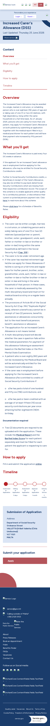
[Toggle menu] (46, 5)
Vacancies (7, 655)
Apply (11, 560)
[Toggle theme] (26, 5)
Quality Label (10, 709)
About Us (29, 709)
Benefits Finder (9, 648)
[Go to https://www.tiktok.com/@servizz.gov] (11, 670)
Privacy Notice (40, 713)
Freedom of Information (24, 713)
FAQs (5, 651)
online (39, 464)
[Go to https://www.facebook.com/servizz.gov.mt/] (4, 670)
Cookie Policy (9, 713)
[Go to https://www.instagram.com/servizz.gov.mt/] (8, 670)
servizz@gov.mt (14, 609)
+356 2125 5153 (14, 617)
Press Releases (9, 638)
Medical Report (24, 435)
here (5, 200)
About (5, 634)
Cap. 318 (23, 252)
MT (35, 5)
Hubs (5, 644)
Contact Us (8, 658)
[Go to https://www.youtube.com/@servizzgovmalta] (15, 670)
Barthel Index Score (15, 438)
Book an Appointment (12, 641)
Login (19, 17)
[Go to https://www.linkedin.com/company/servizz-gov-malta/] (18, 670)
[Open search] (30, 5)
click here (13, 206)
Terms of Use (40, 709)
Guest (31, 17)
